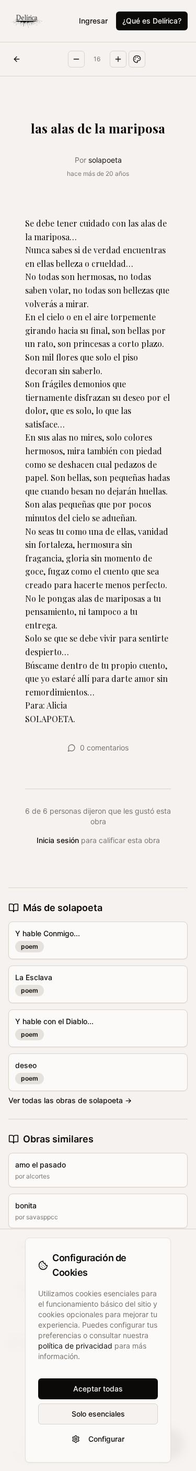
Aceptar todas (98, 1388)
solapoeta (105, 159)
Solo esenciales (98, 1413)
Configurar (106, 1438)
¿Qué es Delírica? (151, 20)
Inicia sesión (58, 840)
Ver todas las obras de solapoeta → (70, 1100)
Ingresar (93, 20)
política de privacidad (75, 1345)
